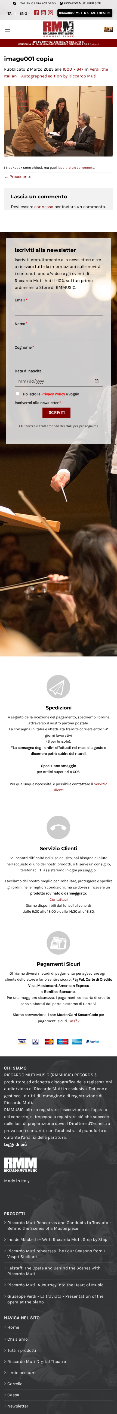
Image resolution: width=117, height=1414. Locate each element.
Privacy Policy (53, 394)
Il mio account (21, 1373)
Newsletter (17, 1406)
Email (21, 300)
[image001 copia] (58, 120)
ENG (23, 13)
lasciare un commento (76, 167)
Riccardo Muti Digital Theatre (36, 1361)
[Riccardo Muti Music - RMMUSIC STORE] (59, 29)
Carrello (15, 1384)
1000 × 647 (73, 69)
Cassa (13, 1395)
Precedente (17, 176)
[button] (7, 29)
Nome (21, 323)
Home (13, 1327)
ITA (9, 13)
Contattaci (59, 899)
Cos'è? (74, 1021)
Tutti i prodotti (21, 1350)
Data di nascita (28, 371)
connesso (43, 206)
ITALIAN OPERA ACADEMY (38, 3)
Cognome (24, 347)
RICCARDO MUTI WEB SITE (82, 3)
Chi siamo (17, 1339)
